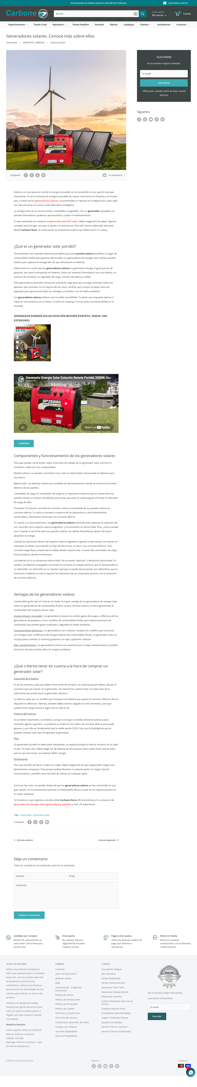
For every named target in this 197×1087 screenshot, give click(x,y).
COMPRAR (23, 443)
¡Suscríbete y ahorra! (178, 3)
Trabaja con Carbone (66, 1026)
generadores (53, 804)
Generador (11, 42)
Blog (57, 982)
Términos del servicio (66, 1017)
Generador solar (41, 814)
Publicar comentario (29, 915)
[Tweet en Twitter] (37, 175)
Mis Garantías (109, 973)
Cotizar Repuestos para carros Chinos (117, 1003)
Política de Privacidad (66, 1004)
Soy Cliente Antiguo (112, 969)
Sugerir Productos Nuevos (115, 1017)
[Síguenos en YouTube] (151, 119)
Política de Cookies (64, 1008)
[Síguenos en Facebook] (139, 119)
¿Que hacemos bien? (66, 973)
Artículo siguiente (107, 840)
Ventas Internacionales (113, 982)
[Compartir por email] (43, 175)
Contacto (59, 969)
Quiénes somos (63, 978)
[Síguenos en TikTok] (157, 119)
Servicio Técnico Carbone (114, 1026)
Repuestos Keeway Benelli (115, 992)
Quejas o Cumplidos (112, 1022)
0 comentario (115, 175)
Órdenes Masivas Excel (113, 1008)
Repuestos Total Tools (113, 987)
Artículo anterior (25, 840)
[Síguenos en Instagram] (145, 119)
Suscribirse (164, 82)
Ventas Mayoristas (111, 978)
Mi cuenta (158, 15)
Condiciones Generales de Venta (72, 1022)
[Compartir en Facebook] (26, 175)
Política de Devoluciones (67, 999)
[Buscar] (142, 13)
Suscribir (157, 1016)
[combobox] (96, 13)
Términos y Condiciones (67, 1013)
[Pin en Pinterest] (32, 175)
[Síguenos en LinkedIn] (162, 119)
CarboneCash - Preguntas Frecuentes (68, 989)
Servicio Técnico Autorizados (116, 1031)
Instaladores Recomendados (116, 1013)
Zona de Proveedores (66, 1035)
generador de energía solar (29, 804)
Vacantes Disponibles (66, 1031)
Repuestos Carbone (112, 996)
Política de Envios (64, 994)
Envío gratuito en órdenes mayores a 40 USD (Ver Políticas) (98, 3)
